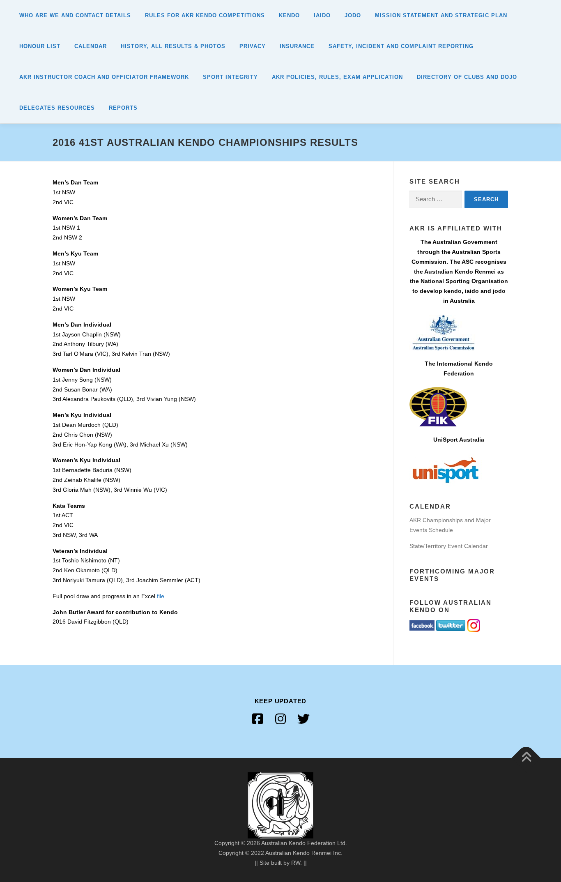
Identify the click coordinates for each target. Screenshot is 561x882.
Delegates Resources (57, 108)
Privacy (252, 46)
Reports (123, 108)
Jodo (353, 15)
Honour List (39, 46)
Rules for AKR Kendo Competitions (205, 15)
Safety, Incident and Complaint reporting (401, 46)
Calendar (90, 46)
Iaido (322, 15)
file (160, 596)
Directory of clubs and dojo (467, 77)
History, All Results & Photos (173, 46)
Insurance (297, 46)
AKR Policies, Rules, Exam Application (337, 77)
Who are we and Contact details (75, 15)
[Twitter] (303, 719)
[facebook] (257, 719)
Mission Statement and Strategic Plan (441, 15)
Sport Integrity (230, 77)
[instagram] (280, 719)
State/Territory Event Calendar (448, 546)
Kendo (289, 15)
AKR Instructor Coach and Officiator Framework (104, 77)
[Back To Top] (526, 758)
